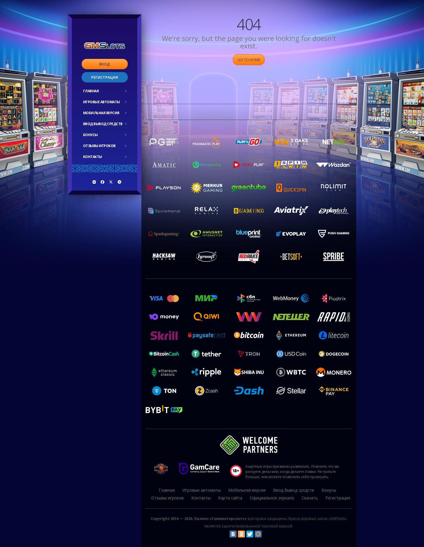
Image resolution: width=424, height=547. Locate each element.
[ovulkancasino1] (94, 182)
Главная (91, 91)
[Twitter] (249, 534)
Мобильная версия (101, 112)
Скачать (310, 498)
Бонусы (90, 134)
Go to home (248, 59)
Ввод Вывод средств (103, 123)
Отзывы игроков (99, 145)
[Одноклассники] (241, 534)
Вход (104, 64)
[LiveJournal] (266, 534)
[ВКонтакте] (233, 534)
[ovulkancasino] (103, 182)
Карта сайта (230, 498)
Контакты (92, 156)
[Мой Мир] (258, 534)
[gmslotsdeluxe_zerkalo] (119, 182)
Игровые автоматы (101, 101)
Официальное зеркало (272, 498)
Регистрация (104, 77)
